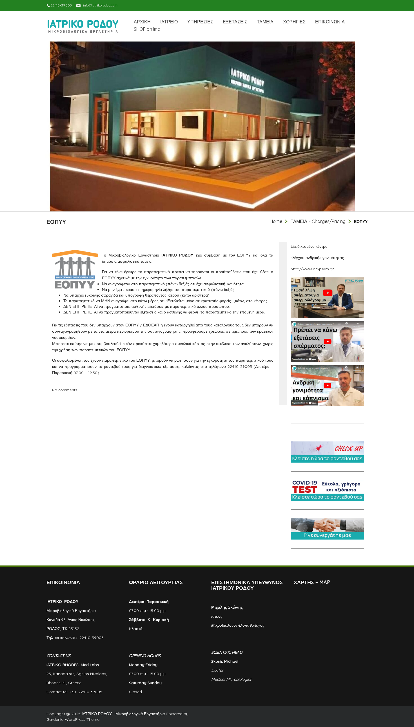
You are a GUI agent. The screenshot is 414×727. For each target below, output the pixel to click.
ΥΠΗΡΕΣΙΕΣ (200, 22)
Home (276, 221)
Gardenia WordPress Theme (72, 719)
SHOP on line (147, 29)
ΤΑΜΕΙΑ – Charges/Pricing (318, 221)
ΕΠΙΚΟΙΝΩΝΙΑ (330, 22)
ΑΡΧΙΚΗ (142, 22)
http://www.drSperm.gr (312, 268)
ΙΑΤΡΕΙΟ (169, 22)
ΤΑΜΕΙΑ (265, 22)
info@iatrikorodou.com (100, 5)
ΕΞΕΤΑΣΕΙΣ (235, 22)
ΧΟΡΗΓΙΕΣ (294, 22)
